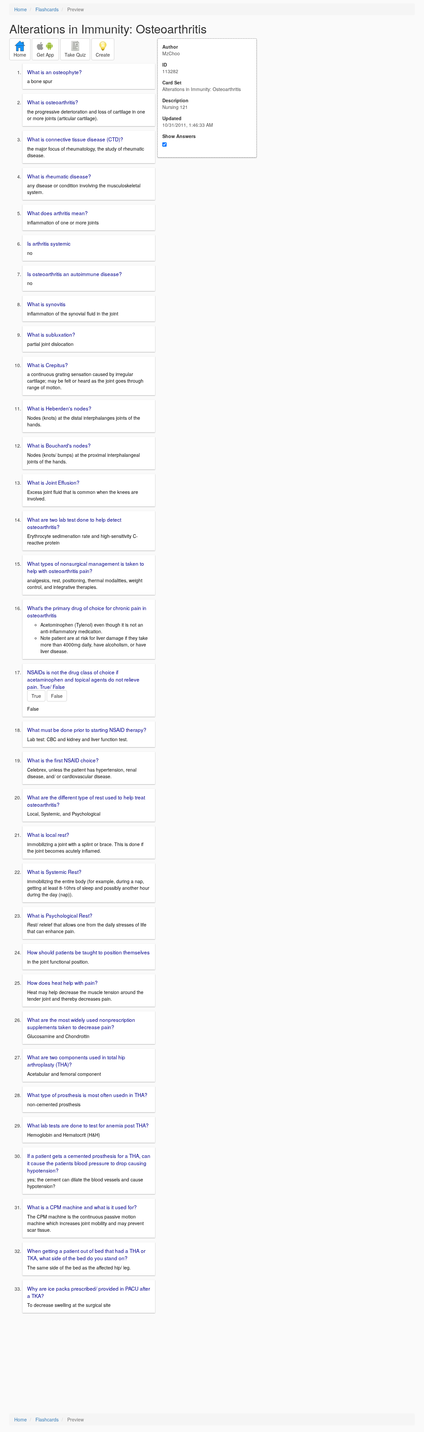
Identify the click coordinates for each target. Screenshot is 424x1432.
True (36, 695)
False (57, 695)
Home (20, 9)
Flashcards (47, 9)
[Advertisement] (210, 222)
